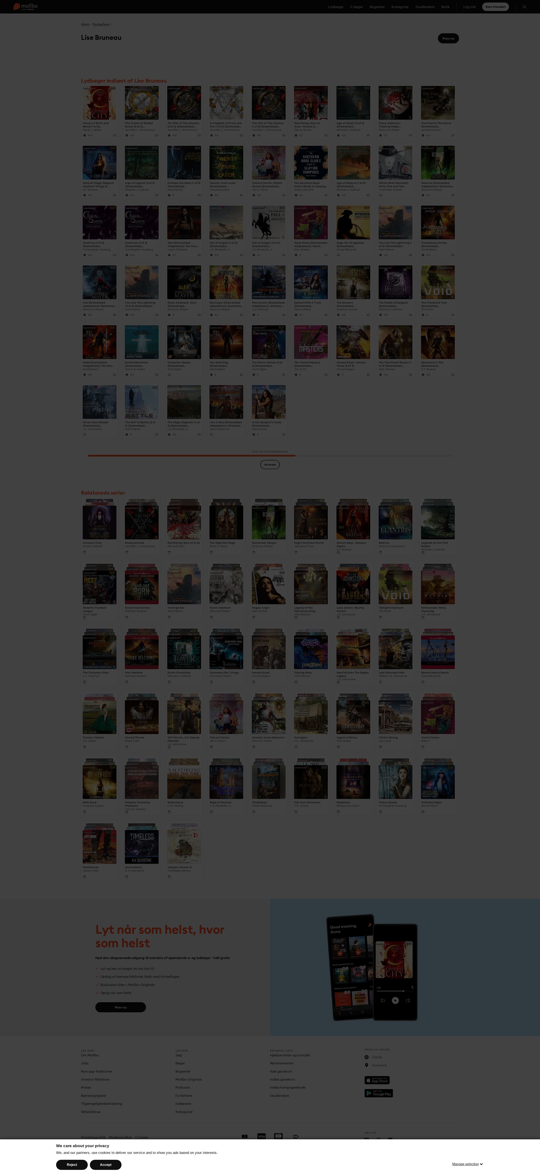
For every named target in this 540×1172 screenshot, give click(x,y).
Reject (72, 1165)
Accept (105, 1165)
